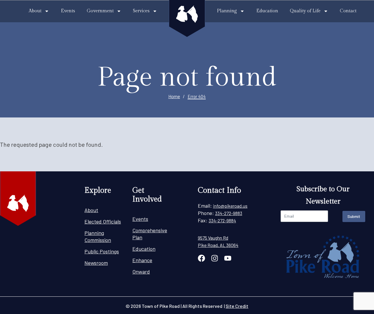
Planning (227, 11)
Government (100, 11)
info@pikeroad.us (230, 206)
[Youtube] (227, 258)
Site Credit (237, 306)
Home (174, 96)
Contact (348, 11)
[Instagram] (214, 258)
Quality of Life (305, 11)
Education (267, 11)
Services (141, 11)
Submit (353, 216)
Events (68, 11)
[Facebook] (201, 258)
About (35, 11)
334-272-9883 (228, 213)
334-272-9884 (222, 220)
